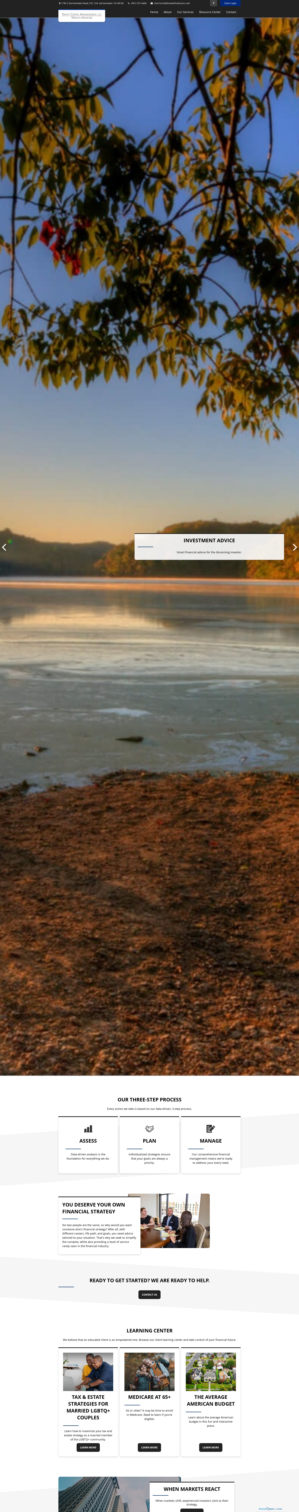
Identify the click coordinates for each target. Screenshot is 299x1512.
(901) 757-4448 (138, 3)
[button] (154, 12)
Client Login (230, 3)
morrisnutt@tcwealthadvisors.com (172, 3)
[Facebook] (213, 3)
